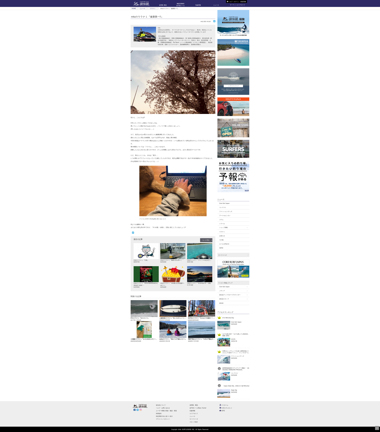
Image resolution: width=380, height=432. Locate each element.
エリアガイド (194, 413)
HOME (134, 8)
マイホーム (224, 405)
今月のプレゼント (226, 408)
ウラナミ (152, 8)
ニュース (142, 8)
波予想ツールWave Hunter (198, 408)
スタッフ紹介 (194, 422)
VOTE (223, 411)
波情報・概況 (194, 405)
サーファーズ (194, 419)
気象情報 (192, 411)
